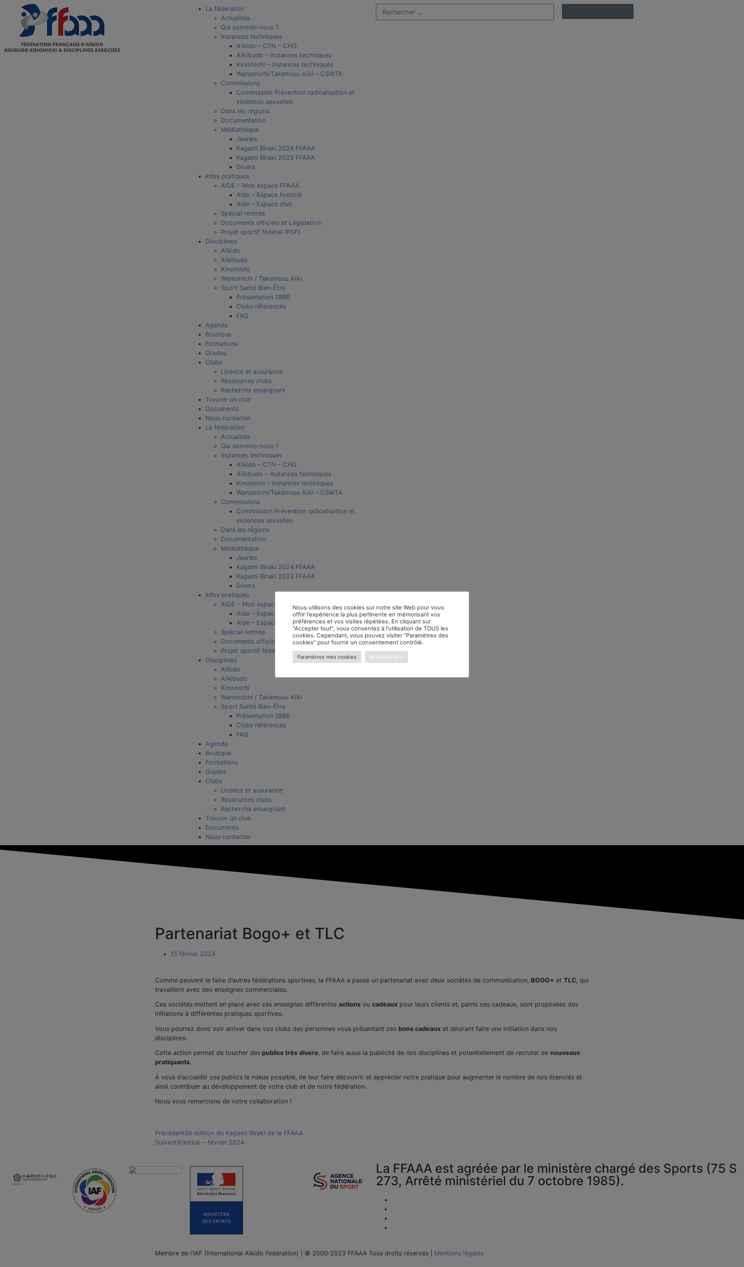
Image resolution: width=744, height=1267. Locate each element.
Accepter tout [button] (386, 657)
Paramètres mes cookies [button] (326, 657)
